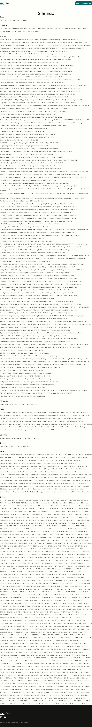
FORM (49, 626)
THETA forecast (23, 592)
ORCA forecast (40, 655)
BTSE (19, 586)
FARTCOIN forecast (77, 589)
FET (56, 552)
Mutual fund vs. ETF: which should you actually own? (15, 54)
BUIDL (29, 514)
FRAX (41, 563)
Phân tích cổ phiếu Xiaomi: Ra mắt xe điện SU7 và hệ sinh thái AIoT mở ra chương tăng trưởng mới (60, 171)
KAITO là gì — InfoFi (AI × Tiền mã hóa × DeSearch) (64, 295)
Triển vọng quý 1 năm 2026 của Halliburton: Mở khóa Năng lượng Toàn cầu (20, 215)
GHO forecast (21, 537)
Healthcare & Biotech (14, 474)
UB (58, 549)
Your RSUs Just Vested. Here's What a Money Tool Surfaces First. (62, 57)
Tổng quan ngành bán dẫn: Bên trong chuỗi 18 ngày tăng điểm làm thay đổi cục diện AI (24, 146)
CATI (66, 704)
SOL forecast (84, 500)
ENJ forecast (59, 683)
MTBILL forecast (72, 649)
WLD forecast (62, 523)
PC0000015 (71, 603)
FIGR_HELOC (16, 503)
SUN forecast (37, 549)
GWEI (43, 689)
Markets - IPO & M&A (66, 412)
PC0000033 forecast (14, 580)
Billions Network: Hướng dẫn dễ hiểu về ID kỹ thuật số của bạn (56, 301)
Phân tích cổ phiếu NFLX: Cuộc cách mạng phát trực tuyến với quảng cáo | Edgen (56, 186)
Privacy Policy (15, 722)
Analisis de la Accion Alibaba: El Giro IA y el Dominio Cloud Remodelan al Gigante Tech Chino (60, 177)
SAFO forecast (4, 589)
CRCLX (77, 672)
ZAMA (25, 609)
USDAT (79, 609)
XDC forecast (8, 537)
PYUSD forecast (4, 511)
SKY (44, 523)
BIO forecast (71, 678)
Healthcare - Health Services (84, 424)
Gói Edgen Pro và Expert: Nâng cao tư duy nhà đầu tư (56, 330)
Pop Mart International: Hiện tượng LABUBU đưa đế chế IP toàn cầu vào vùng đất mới (23, 201)
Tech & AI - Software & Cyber (25, 418)
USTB (78, 526)
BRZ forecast (57, 672)
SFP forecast (57, 597)
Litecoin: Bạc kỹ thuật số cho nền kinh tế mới (58, 290)
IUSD (72, 689)
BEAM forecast (44, 646)
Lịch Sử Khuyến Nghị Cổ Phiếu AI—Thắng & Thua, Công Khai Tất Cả (52, 108)
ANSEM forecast (78, 632)
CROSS (2, 698)
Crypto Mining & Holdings (69, 457)
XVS (74, 692)
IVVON (11, 640)
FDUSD (44, 549)
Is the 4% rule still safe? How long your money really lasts (54, 59)
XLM (64, 506)
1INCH (12, 600)
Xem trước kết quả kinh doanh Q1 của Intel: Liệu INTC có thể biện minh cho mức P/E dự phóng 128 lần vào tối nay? (31, 168)
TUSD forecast (18, 540)
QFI (69, 549)
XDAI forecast (45, 669)
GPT (11, 704)
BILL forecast (72, 666)
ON (29, 675)
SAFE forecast (47, 632)
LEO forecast (84, 503)
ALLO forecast (30, 643)
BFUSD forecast (18, 523)
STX (66, 560)
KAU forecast (25, 549)
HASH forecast (9, 543)
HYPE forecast (43, 503)
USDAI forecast (4, 569)
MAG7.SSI (80, 646)
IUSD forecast (79, 689)
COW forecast (60, 661)
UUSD (15, 615)
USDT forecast (33, 500)
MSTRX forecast (41, 695)
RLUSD (41, 517)
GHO (14, 537)
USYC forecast (19, 511)
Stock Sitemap (37, 438)
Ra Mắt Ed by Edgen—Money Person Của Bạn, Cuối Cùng (16, 108)
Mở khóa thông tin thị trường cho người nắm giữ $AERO (51, 318)
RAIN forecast (8, 506)
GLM (24, 620)
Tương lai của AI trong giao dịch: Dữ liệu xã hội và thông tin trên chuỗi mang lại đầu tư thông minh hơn (60, 361)
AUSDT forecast (65, 689)
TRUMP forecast (68, 546)
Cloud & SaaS (58, 460)
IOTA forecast (86, 580)
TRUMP (60, 546)
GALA (10, 620)
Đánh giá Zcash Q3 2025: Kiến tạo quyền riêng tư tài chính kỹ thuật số (19, 272)
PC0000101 (43, 629)
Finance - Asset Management (21, 430)
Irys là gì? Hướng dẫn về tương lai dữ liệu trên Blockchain (65, 304)
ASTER (56, 517)
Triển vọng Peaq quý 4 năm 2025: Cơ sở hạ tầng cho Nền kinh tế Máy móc (20, 267)
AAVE (74, 520)
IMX (29, 563)
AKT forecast (59, 580)
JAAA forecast (44, 540)
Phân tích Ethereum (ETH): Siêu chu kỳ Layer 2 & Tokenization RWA (19, 183)
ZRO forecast (20, 554)
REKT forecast (86, 704)
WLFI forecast (34, 517)
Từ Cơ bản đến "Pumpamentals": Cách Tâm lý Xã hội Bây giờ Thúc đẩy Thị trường (23, 359)
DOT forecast (4, 523)
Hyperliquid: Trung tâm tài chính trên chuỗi (66, 293)
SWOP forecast (80, 655)
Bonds (15, 472)
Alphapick (24, 20)
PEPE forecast (17, 526)
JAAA (37, 540)
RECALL (27, 689)
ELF (25, 672)
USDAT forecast (87, 609)
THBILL (64, 597)
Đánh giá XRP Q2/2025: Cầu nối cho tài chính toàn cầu (15, 284)
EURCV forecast (40, 583)
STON (88, 701)
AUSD (26, 566)
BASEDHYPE (61, 681)
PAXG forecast (8, 517)
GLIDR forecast (4, 626)
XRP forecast (72, 500)
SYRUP (48, 577)
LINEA (15, 681)
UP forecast (6, 689)
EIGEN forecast (17, 597)
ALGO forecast (19, 531)
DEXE (75, 566)
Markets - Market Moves (34, 412)
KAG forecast (4, 560)
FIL (38, 537)
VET (44, 543)
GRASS (13, 572)
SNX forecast (18, 603)
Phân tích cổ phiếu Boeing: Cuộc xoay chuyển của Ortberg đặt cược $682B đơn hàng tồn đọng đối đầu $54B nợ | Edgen (33, 125)
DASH (45, 546)
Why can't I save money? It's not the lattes (40, 45)
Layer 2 (10, 457)
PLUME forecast (81, 629)
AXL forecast (3, 701)
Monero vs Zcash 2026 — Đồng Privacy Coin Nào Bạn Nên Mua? (18, 82)
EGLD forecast (18, 629)
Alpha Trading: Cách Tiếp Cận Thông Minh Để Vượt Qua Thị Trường (19, 347)
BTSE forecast (26, 586)
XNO (79, 686)
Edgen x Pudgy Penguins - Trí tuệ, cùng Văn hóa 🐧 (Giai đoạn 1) (17, 318)
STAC (74, 606)
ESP (54, 686)
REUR (74, 658)
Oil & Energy (3, 460)
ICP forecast (41, 520)
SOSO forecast (17, 609)
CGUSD (10, 632)
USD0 (49, 537)
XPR (51, 649)
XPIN (76, 583)
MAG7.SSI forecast (5, 649)
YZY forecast (29, 626)
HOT (10, 663)
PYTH (42, 552)
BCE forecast (27, 692)
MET (76, 623)
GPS (44, 618)
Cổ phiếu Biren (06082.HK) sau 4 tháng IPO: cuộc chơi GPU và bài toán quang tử (22, 85)
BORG (44, 586)
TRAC (28, 595)
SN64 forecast (77, 615)
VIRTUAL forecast (11, 549)
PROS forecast (23, 678)
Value (35, 472)
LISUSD (20, 638)
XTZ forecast (83, 557)
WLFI (28, 517)
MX (32, 586)
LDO (35, 560)
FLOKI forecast (73, 572)
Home (1, 20)
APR (36, 557)
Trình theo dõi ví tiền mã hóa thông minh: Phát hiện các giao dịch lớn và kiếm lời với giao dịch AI (26, 373)
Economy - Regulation (52, 415)
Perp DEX (21, 457)
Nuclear (37, 457)
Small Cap (3, 469)
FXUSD (38, 658)
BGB (87, 523)
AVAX (77, 511)
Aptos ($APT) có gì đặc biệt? (24, 310)
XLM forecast (70, 506)
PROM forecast (84, 695)
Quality (33, 474)
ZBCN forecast (76, 574)
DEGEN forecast (43, 701)
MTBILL (64, 649)
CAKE (30, 543)
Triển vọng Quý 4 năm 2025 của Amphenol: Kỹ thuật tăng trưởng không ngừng (22, 255)
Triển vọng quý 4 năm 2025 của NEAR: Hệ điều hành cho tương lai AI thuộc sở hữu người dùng (60, 258)
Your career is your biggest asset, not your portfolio (14, 42)
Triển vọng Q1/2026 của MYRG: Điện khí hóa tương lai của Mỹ (59, 215)
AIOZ (52, 652)
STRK (65, 580)
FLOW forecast (44, 672)
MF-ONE (26, 640)
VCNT (47, 583)
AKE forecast (27, 618)
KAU (19, 549)
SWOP (73, 655)
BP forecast (16, 618)
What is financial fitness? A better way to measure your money (49, 54)
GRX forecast (48, 600)
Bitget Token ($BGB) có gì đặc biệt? (32, 313)
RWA (1, 457)
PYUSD (88, 508)
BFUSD (11, 523)
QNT (23, 526)
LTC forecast (81, 508)
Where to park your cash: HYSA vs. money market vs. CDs (51, 51)
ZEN (79, 635)
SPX (68, 552)
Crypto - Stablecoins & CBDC (27, 421)
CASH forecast (45, 597)
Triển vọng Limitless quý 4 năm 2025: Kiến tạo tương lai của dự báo (18, 252)
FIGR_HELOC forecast (27, 503)
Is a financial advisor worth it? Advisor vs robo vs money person (18, 68)
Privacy (15, 457)
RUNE (11, 589)
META (39, 609)
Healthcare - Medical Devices (8, 427)
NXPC (88, 658)
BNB (40, 500)
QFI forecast (74, 549)
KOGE (80, 572)
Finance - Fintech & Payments (51, 430)
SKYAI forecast (44, 643)
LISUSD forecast (28, 638)
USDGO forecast (80, 531)
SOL (78, 500)
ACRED (46, 612)
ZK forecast (3, 632)
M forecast (85, 514)
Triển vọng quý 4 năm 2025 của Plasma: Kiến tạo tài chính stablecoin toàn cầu (67, 255)
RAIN (1, 506)
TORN (41, 675)
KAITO (2, 583)
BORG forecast (51, 586)
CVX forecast (7, 574)
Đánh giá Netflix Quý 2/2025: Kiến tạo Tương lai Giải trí (15, 275)
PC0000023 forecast (51, 603)
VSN (43, 592)
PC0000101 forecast (53, 629)
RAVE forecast (4, 629)
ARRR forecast (68, 692)
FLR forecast (72, 534)
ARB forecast (83, 537)
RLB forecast (3, 609)
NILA (26, 649)
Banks (51, 460)
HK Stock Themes (16, 446)
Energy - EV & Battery (6, 424)
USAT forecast (36, 574)
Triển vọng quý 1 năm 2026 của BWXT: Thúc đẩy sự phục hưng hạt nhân (69, 229)
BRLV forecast (56, 638)
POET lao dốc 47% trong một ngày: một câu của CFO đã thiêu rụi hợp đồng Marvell (23, 105)
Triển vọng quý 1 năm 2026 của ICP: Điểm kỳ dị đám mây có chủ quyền (60, 235)
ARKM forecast (4, 655)
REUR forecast (81, 658)
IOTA (79, 580)
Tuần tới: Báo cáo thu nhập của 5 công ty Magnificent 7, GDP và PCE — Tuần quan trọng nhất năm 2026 (29, 143)
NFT (63, 554)
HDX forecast (20, 683)
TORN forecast (48, 675)
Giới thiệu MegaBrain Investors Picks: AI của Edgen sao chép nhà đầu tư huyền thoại (23, 338)
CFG (87, 661)
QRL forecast (20, 669)
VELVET (50, 566)
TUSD (11, 540)
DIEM (65, 683)
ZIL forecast (15, 692)
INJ (56, 543)
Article (2, 39)
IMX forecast (35, 563)
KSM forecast (57, 669)
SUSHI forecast (19, 689)
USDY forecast (75, 514)
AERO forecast (22, 546)
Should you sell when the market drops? (50, 39)
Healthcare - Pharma (56, 424)
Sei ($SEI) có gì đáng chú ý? (7, 310)
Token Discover (27, 438)
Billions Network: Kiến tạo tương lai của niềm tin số (14, 304)
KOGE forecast (87, 572)
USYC (11, 511)
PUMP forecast (45, 531)
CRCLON (2, 612)
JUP (27, 537)
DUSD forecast (18, 661)
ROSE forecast (68, 701)
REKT (79, 704)
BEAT (1, 546)
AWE (39, 606)
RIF (72, 643)
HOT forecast (17, 663)
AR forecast (6, 600)
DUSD (11, 661)
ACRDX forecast (38, 681)
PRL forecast (7, 666)
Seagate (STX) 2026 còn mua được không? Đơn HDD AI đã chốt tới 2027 (20, 102)
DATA (65, 635)
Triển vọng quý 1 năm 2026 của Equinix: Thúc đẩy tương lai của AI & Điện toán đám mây (24, 227)
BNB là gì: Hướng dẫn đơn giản (8, 295)
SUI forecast (44, 511)
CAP (11, 626)
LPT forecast (3, 658)
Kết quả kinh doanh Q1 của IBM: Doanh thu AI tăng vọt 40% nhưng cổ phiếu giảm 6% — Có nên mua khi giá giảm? (31, 163)
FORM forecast (57, 626)
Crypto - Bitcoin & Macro (74, 418)
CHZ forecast (4, 586)
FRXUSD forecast (5, 603)
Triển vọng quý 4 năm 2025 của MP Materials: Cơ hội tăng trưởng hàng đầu (21, 264)
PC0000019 (46, 635)
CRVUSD (80, 563)
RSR (61, 629)
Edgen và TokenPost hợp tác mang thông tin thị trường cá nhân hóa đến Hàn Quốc (23, 321)
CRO (50, 511)
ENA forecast (19, 529)
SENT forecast (49, 615)
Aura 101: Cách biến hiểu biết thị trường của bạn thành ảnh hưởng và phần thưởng (22, 396)
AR (1, 600)
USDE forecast (30, 508)
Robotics (58, 457)
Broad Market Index (77, 472)
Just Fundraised (39, 454)
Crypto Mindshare (5, 31)
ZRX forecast (30, 646)
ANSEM (70, 632)
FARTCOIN (67, 589)
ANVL (85, 632)
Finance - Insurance (36, 430)
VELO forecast (19, 672)
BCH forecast (54, 508)
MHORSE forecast (33, 663)
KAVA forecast (28, 701)
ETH (13, 500)
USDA (57, 618)
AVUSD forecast (34, 600)
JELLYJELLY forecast (79, 661)
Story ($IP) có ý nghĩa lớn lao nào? (79, 307)
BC (25, 557)
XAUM (76, 638)
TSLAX (10, 658)
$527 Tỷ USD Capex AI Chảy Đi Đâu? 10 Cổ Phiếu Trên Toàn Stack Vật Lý (59, 88)
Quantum (52, 457)
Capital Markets (75, 460)
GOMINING (21, 606)
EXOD (1, 678)
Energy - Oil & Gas (59, 421)
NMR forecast (64, 663)
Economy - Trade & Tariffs (23, 415)
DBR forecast (70, 623)
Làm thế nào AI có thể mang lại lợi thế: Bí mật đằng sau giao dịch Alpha (67, 390)
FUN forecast (23, 698)
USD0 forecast (57, 537)
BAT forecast (76, 618)
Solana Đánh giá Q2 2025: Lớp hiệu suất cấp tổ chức (15, 278)
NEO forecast (48, 595)
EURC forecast (75, 543)
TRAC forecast (35, 595)
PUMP (38, 531)
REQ (1, 683)
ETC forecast (42, 526)
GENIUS (56, 595)
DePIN (5, 457)
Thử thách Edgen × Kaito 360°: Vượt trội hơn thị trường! (15, 393)
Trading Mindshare (29, 28)
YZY (23, 626)
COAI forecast (74, 640)
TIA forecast (85, 552)
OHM (39, 554)
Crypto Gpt (57, 28)
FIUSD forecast (40, 692)
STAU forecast (32, 652)
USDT (26, 500)
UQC (53, 609)
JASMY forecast (30, 569)
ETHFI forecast (82, 546)
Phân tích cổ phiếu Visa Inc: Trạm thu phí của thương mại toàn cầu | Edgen (47, 111)
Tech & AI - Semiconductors (8, 418)
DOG (47, 655)
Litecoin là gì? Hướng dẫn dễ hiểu (36, 290)
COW (53, 661)
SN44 (24, 704)
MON (78, 560)
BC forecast (30, 557)
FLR (67, 534)
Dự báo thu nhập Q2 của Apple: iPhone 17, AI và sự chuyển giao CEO (19, 140)
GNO (87, 554)
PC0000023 (40, 603)
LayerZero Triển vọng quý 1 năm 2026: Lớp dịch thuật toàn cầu (17, 232)
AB (34, 612)
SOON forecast (4, 643)
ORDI (62, 638)
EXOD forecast (8, 678)
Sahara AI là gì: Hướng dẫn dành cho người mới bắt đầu (33, 295)
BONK (66, 563)
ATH (75, 626)
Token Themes (27, 446)
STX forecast (72, 560)
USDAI (89, 566)
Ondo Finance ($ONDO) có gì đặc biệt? (10, 313)
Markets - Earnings (5, 412)
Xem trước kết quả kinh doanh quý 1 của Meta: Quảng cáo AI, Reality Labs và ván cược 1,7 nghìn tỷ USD (28, 134)
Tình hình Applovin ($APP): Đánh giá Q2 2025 (13, 290)
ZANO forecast (32, 589)
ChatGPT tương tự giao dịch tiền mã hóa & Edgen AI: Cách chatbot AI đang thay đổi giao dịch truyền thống (30, 367)
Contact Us (7, 20)
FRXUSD (80, 600)
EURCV (33, 583)
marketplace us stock (18, 404)
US (33, 618)
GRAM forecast (68, 508)
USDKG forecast (47, 686)
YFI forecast (56, 646)
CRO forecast (57, 511)
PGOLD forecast (76, 620)
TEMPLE (26, 661)
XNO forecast (86, 686)
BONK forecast (73, 563)
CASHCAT (84, 592)
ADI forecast (6, 652)
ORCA (33, 655)
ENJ (53, 683)
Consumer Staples (52, 474)
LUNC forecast (36, 552)
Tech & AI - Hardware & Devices (43, 418)
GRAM (61, 508)
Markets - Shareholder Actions (50, 412)
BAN (90, 638)
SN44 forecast (31, 704)
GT (22, 534)
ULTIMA (50, 572)
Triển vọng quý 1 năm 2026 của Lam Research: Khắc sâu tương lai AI (57, 218)
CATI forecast (73, 704)
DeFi (56, 454)
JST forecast (31, 531)
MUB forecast (60, 666)
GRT (58, 586)
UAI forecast (47, 661)
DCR (22, 560)
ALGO (12, 531)
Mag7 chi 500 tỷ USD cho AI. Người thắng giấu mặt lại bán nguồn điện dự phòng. (22, 100)
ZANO (25, 589)
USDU (1, 681)
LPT (87, 655)
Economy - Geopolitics (38, 415)
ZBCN (69, 574)
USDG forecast (22, 514)
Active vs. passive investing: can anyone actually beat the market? (72, 45)
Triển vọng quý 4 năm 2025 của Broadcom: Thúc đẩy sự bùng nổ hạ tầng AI (64, 264)
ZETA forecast (62, 698)
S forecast (62, 620)
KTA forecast (32, 669)
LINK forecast (58, 506)
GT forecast (27, 534)
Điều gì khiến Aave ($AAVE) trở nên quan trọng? (64, 310)
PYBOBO (28, 635)
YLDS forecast (70, 537)
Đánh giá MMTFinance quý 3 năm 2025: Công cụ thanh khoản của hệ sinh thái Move (61, 270)
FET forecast (62, 552)
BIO (65, 678)
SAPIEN (11, 635)
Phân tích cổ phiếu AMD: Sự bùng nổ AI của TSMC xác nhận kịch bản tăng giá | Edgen (24, 123)
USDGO (71, 531)
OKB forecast (4, 520)
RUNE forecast (18, 589)
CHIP (42, 698)
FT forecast (74, 675)
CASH (38, 597)
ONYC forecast (18, 557)
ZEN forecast (85, 635)
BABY (63, 672)
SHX (1, 669)
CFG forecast (4, 663)
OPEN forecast (56, 695)
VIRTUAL (2, 549)
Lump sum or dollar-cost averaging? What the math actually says (18, 59)
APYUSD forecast (5, 572)
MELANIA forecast (11, 638)
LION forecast (61, 600)
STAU (25, 652)
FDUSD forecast (51, 549)
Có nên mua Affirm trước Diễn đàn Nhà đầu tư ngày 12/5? (64, 91)
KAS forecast (16, 534)
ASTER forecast (64, 517)
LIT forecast (56, 540)
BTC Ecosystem (29, 457)
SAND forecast (79, 595)
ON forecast (34, 675)
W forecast (45, 678)
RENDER (51, 534)
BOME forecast (22, 675)
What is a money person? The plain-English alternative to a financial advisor (21, 57)
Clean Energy (44, 457)
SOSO (10, 609)
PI (76, 523)
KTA (26, 669)
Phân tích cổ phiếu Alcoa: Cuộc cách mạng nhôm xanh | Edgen (66, 123)
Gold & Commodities (82, 469)
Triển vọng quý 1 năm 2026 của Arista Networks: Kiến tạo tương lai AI (47, 224)
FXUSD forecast (45, 658)
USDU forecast (8, 681)
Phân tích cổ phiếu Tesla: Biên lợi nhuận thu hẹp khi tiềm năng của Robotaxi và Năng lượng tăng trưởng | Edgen (31, 117)
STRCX (17, 583)
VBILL (55, 574)
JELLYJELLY (68, 661)
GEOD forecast (57, 623)
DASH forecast (52, 546)
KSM (51, 669)
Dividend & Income (23, 472)
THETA (15, 592)
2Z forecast (15, 569)
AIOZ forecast (59, 652)
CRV (81, 543)
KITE (64, 557)
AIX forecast (16, 695)
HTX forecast (16, 520)
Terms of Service (5, 722)
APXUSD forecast (21, 552)
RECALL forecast (35, 689)
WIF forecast (59, 589)
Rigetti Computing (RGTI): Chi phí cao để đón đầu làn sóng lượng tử (19, 209)
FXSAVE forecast (50, 663)
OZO (79, 597)
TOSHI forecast (77, 698)
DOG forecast (54, 655)
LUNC (29, 552)
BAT (70, 618)
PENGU (30, 546)
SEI (52, 554)
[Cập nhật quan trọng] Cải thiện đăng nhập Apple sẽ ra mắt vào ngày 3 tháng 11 (70, 321)
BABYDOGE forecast (24, 655)
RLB (88, 606)
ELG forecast (47, 640)
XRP (66, 500)
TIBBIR (68, 592)
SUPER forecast (71, 669)
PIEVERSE (49, 560)
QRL (13, 669)
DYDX (28, 615)
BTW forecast (69, 540)
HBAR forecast (32, 511)
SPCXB (55, 632)
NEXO (70, 529)
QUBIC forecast (73, 652)
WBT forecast (83, 506)
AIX (11, 695)
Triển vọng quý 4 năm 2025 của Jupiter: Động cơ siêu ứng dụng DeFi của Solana (22, 238)
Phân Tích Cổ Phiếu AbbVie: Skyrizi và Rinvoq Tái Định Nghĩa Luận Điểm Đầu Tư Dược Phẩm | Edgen (28, 180)
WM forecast (43, 623)
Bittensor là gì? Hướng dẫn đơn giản (43, 293)
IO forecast (55, 701)
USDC (53, 500)
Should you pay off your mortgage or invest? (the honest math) (18, 65)
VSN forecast (49, 592)
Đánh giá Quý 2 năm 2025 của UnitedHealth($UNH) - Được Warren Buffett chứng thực (57, 287)
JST (25, 531)
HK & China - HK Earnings (51, 427)
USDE (22, 508)
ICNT (36, 626)
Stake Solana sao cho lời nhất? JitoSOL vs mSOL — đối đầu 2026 (60, 102)
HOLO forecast (69, 583)
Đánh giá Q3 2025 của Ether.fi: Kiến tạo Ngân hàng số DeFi (58, 267)
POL (57, 529)
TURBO (79, 669)
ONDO (72, 517)
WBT (76, 506)
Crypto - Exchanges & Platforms (9, 421)
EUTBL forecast (56, 526)
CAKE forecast (38, 543)
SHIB (1, 514)
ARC (13, 649)
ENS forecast (15, 577)
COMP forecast (31, 580)
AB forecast (39, 612)
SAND (71, 595)
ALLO (23, 643)
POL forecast (63, 529)
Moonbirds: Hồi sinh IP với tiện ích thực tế (42, 298)
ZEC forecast (20, 506)
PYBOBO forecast (37, 635)
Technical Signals (41, 28)
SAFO (86, 586)
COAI (67, 640)
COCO (63, 569)
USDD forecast (68, 520)
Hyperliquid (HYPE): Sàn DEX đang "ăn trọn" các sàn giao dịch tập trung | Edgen (22, 131)
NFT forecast (69, 554)
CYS (43, 574)
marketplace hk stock (32, 404)
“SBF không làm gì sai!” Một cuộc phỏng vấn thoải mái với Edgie (63, 333)
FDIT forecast (19, 652)
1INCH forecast (19, 600)
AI (76, 454)
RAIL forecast (4, 620)
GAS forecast (46, 652)
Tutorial (7, 39)
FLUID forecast (63, 615)
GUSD (72, 586)
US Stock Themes (5, 446)
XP (22, 695)
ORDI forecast (69, 638)
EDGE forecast (21, 595)
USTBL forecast (46, 580)
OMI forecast (87, 681)
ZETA (55, 698)
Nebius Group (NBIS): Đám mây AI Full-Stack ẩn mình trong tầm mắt (58, 209)
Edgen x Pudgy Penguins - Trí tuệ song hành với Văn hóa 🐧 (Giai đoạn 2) (52, 393)
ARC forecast (20, 649)
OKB (86, 517)
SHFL (24, 597)
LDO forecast (41, 560)
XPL (17, 563)
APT (24, 540)
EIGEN (10, 597)
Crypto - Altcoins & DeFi (59, 418)
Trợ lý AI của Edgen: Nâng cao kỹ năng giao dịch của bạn (15, 361)
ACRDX (30, 681)
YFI (51, 646)
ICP (36, 520)
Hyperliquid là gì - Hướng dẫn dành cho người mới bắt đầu (16, 293)
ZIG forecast (35, 678)
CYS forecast (49, 574)
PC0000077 (75, 612)
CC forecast (3, 508)
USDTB (76, 540)
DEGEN (36, 701)
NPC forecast (81, 701)
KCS (1, 529)
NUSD (55, 675)
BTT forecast (32, 554)
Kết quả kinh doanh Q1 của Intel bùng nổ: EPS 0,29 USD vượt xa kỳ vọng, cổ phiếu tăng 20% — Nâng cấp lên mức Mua (32, 157)
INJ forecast (61, 543)
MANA (40, 589)
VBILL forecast (62, 574)
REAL (12, 566)
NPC (74, 701)
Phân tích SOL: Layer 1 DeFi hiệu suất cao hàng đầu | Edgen (16, 177)
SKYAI (37, 643)
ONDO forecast (79, 517)
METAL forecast (46, 683)
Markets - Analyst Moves (19, 412)
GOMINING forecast (31, 606)
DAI (36, 508)
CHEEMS (2, 606)
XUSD (63, 695)
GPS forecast (50, 618)
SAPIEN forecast (19, 635)
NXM (11, 623)
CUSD (84, 620)
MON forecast (85, 560)
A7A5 (89, 537)
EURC (68, 543)
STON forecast (4, 704)
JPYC (1, 675)
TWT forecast (29, 577)
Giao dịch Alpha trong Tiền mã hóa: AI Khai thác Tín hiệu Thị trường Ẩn (59, 347)
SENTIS (38, 704)
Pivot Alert (50, 28)
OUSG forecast (23, 543)
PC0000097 (87, 589)
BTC (1, 500)
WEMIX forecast (27, 612)
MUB (54, 666)
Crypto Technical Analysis (19, 31)
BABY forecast (70, 672)
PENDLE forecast (10, 563)
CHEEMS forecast (11, 606)
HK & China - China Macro (66, 427)
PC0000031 (30, 572)
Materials (53, 463)
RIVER (80, 675)
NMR (57, 663)
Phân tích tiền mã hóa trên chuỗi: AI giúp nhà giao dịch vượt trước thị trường (21, 350)
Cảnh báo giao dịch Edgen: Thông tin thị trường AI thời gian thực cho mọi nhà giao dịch (24, 353)
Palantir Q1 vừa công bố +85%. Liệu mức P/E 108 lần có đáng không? (19, 88)
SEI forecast (57, 554)
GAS (39, 652)
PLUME (74, 629)
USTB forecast (85, 526)
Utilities (80, 457)
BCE (20, 692)
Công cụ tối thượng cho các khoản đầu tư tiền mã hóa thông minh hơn (19, 324)
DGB (54, 640)
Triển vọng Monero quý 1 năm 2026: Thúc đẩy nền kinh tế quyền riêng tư (20, 235)
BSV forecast (81, 554)
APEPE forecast (55, 569)
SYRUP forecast (55, 577)
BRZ (51, 672)
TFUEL (51, 678)
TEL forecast (3, 577)
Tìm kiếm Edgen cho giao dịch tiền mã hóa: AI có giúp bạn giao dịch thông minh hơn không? (25, 379)
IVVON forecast (18, 640)
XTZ (76, 557)
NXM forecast (17, 623)
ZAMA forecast (32, 609)
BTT (26, 554)
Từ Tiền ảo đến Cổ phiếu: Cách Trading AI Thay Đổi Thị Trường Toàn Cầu (67, 359)
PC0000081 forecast (83, 663)
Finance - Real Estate (6, 430)
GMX (38, 649)
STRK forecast (72, 580)
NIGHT (81, 549)
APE (85, 595)
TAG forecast (37, 592)
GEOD (50, 623)
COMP (24, 580)
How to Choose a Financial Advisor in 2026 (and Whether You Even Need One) (22, 71)
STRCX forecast (24, 583)
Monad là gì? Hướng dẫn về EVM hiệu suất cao (13, 307)
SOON (81, 640)
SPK (10, 701)
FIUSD (33, 692)
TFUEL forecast (58, 678)
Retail (41, 477)
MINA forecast (32, 686)
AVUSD (27, 600)
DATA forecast (73, 635)
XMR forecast (33, 506)
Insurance (60, 466)
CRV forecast (88, 543)
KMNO (84, 615)
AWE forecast (46, 606)
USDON (63, 646)
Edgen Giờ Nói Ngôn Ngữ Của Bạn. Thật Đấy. (54, 336)
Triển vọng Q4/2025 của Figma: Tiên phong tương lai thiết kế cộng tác (19, 247)
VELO (12, 672)
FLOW (37, 672)
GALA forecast (17, 620)
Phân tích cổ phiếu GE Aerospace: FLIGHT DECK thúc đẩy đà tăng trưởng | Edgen (68, 120)
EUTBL (49, 526)
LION (54, 600)
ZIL (9, 692)
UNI (42, 514)
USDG (14, 514)
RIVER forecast (87, 675)
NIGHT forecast (4, 552)
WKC (53, 704)
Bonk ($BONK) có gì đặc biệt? (61, 307)
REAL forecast (19, 566)
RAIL (82, 618)
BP (11, 618)
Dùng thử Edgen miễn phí (83, 3)
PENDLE (2, 563)
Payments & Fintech (20, 469)
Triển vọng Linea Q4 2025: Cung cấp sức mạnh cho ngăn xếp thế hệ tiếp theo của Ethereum (25, 261)
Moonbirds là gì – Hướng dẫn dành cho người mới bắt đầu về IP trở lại (19, 301)
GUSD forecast (79, 586)
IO (50, 701)
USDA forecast (64, 618)
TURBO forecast (5, 672)
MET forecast (83, 623)
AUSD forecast (33, 566)
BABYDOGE (13, 655)
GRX (41, 600)
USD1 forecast (16, 508)
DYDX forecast (35, 615)
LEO (78, 503)
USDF (22, 520)
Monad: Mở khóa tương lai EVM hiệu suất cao (39, 307)
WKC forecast (60, 704)
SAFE (40, 632)
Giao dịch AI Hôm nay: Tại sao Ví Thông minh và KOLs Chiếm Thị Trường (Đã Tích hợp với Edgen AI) (61, 344)
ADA (39, 506)
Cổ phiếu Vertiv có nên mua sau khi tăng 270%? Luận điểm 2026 (18, 94)
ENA (13, 529)
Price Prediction (66, 28)
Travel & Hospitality (35, 466)
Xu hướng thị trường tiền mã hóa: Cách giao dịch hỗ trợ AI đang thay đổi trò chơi (22, 370)
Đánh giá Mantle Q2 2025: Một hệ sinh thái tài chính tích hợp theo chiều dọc (53, 275)
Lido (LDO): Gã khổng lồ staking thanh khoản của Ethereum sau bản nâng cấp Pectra (24, 128)
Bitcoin (71, 477)
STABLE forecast (35, 529)
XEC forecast (61, 592)
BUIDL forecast (36, 514)
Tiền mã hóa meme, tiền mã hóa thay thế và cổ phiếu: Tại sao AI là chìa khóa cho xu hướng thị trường (28, 356)
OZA (29, 698)
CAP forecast (17, 626)
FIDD (12, 686)
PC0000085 (54, 606)
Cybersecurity (35, 460)
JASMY (22, 569)
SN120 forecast (4, 695)
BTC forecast (7, 500)
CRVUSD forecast (5, 566)
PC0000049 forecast (65, 658)
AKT (53, 580)
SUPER (64, 669)
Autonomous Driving (24, 460)
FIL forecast (43, 537)
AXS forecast (41, 577)
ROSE (61, 701)
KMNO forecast (4, 618)
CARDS (49, 557)
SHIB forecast (8, 514)
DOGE (50, 503)
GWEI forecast (50, 689)
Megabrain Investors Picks (15, 28)
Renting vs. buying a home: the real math (73, 48)
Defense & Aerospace (22, 466)
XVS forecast (81, 692)
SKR (26, 683)
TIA (80, 552)
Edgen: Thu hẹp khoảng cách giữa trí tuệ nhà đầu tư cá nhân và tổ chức (20, 330)
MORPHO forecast (36, 523)
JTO (1, 554)
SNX (12, 603)
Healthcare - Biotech (69, 424)
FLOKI (66, 572)
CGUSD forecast (18, 632)
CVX (1, 574)
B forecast (14, 586)
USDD (61, 520)
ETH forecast (20, 500)
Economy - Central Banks (80, 412)
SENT (42, 615)
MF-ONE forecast (35, 640)
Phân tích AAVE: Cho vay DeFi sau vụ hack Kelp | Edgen (54, 183)
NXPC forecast (4, 661)
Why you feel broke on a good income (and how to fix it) (43, 62)
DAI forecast (41, 508)
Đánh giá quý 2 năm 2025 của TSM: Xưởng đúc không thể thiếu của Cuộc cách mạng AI (56, 284)
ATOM (84, 529)
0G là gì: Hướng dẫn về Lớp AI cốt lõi (39, 304)
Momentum (30, 469)
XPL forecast (23, 563)
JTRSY (43, 529)
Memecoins (88, 454)
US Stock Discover (5, 438)
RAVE (87, 626)
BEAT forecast (8, 546)
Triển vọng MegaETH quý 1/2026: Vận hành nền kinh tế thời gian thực (55, 232)
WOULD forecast (34, 629)
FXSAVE (42, 663)
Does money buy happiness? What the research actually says (69, 42)
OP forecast (59, 563)
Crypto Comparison (33, 31)
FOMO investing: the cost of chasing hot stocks (24, 39)
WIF (54, 589)
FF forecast (41, 569)
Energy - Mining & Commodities (74, 421)
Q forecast (44, 566)
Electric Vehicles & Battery (68, 469)
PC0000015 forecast (81, 603)
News (18, 20)
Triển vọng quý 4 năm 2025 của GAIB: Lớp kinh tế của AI (15, 250)
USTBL (39, 580)
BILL (66, 666)
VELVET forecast (58, 566)
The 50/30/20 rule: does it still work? (40, 42)
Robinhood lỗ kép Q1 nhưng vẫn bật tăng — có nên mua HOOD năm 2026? (68, 105)
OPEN (49, 695)
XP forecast (27, 695)
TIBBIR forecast (75, 592)
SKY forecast (50, 523)
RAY (75, 577)
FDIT (12, 652)
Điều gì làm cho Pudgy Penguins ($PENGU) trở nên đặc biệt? (16, 316)
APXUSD (12, 552)
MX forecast (37, 586)
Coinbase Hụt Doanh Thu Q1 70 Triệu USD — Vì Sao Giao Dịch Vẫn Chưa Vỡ (21, 80)
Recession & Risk (49, 472)
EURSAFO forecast (62, 531)
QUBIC (66, 652)
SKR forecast (32, 683)
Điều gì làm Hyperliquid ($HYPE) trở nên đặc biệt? (56, 313)
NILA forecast (32, 649)
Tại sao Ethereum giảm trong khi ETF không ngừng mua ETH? (17, 97)
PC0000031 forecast (41, 572)
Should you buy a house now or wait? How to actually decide (17, 74)
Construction (44, 460)
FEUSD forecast (33, 632)
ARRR (61, 692)
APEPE (48, 569)
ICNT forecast (43, 626)
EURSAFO (53, 531)
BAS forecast (66, 655)
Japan (31, 472)
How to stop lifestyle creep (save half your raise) (13, 45)
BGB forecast (4, 526)
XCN (67, 600)
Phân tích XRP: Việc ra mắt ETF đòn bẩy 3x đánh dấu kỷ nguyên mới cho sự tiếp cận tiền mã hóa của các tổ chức (31, 166)
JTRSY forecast (50, 529)
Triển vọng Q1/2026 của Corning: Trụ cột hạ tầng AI (57, 221)
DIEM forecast (72, 683)
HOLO (62, 583)
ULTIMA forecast (58, 572)
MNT (47, 520)
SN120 (87, 692)
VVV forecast (4, 534)
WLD (56, 523)
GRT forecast (65, 586)
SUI (39, 511)
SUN (31, 549)
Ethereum (3, 472)
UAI (41, 661)
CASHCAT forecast (5, 595)
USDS (65, 503)
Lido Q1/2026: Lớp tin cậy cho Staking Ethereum (13, 224)
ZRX (24, 646)
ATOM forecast (4, 531)
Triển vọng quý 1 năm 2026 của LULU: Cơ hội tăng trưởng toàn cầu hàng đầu (21, 221)
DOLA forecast (52, 681)
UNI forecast (48, 514)
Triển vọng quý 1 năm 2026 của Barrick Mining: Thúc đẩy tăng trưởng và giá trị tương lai (24, 229)
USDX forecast (42, 638)
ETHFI (75, 546)
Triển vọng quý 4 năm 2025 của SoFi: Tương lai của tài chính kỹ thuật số (60, 247)
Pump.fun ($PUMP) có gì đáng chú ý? (75, 316)
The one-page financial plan (70, 39)
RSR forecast (67, 629)
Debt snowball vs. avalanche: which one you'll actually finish (17, 51)
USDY (68, 514)
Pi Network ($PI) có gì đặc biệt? (41, 310)
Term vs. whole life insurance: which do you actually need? (16, 48)
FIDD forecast (19, 686)
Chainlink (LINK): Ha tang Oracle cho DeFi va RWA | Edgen (16, 171)
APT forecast (31, 540)
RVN (85, 689)
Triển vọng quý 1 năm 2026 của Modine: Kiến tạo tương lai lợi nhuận (18, 218)
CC (89, 506)
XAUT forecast (71, 511)
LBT (11, 643)
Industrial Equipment (6, 463)
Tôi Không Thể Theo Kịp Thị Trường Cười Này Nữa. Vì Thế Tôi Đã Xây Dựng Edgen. (23, 390)
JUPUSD (79, 683)
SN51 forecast (86, 649)
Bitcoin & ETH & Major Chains (67, 454)
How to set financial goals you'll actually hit (12, 77)
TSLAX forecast (18, 658)
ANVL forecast (4, 635)
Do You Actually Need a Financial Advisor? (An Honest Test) (54, 68)
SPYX (66, 686)
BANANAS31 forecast (50, 620)
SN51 (79, 649)
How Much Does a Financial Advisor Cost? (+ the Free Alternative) (55, 65)
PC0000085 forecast (65, 606)
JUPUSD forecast (5, 686)
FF (36, 569)
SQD (28, 666)
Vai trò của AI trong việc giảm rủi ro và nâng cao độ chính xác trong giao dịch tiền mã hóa (60, 364)
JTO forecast (7, 554)
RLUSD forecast (48, 517)
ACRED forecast (54, 612)
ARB (77, 537)
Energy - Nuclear (31, 424)
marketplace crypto (5, 404)
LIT (51, 540)
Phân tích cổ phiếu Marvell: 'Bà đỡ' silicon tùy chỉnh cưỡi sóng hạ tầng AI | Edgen (22, 120)
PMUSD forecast (21, 666)
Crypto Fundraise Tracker (78, 28)
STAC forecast (81, 606)
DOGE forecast (57, 503)
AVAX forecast (84, 511)
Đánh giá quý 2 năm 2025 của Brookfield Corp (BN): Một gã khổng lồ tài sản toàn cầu (24, 281)
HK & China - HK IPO (37, 427)
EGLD (11, 629)
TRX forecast (7, 503)
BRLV (49, 638)
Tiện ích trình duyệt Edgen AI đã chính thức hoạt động (63, 338)
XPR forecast (57, 649)
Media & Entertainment (19, 477)
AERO (15, 546)
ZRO (13, 554)
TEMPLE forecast (34, 661)
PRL (1, 666)
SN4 (25, 658)
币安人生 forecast (43, 534)
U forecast (72, 523)
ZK (88, 629)
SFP (52, 597)
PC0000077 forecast (6, 615)
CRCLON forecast (11, 612)
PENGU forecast (38, 546)
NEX (66, 609)
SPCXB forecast (62, 632)
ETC (36, 526)
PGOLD (68, 620)
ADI (1, 652)
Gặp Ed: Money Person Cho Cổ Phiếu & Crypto (13, 111)
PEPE (10, 526)
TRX (1, 503)
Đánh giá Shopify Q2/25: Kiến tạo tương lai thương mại (55, 272)
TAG (30, 592)
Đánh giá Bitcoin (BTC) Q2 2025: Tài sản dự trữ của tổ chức (65, 281)
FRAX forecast (48, 563)
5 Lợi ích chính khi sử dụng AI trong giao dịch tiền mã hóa (16, 344)
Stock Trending (49, 454)
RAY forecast (81, 577)
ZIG (29, 678)
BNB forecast (46, 500)
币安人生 (34, 534)
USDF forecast (30, 520)
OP (54, 563)
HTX (10, 520)
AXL (84, 698)
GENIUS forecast (64, 595)
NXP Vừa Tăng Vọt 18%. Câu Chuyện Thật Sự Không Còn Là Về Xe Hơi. (65, 100)
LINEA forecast (22, 681)
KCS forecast (7, 529)
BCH (47, 508)
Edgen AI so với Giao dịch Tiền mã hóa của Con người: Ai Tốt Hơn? (51, 341)
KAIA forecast (69, 577)
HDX (13, 683)
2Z (10, 569)
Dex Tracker (19, 454)
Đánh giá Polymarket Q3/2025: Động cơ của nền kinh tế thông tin (18, 270)
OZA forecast (36, 698)
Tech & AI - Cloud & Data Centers (80, 415)
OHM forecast (46, 554)
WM (37, 623)
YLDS (63, 537)
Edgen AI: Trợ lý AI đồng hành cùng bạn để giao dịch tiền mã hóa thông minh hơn (22, 333)
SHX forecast (7, 669)
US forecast (38, 618)
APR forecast (42, 557)
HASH (2, 543)
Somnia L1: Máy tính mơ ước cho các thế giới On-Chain (15, 298)
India (85, 472)
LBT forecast (17, 643)
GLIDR (90, 623)
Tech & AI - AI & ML (64, 415)
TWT (22, 577)
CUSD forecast (4, 623)
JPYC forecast (8, 675)
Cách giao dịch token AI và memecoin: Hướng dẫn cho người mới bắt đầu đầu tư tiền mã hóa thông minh (29, 382)
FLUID (56, 615)
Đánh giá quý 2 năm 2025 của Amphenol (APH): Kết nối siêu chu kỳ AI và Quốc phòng (55, 278)
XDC (1, 537)
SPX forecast (74, 552)
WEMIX (20, 612)
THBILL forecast (72, 597)
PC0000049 (54, 658)
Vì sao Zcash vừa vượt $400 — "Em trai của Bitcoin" (51, 82)
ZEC (14, 506)
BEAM (37, 646)
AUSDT (57, 689)
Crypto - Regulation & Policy (45, 421)
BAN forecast (4, 640)
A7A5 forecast (4, 540)
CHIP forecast (49, 698)
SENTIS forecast (46, 704)
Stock (5, 28)
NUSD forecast (62, 675)
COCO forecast (70, 569)
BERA (47, 692)
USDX (35, 638)
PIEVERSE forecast (58, 560)
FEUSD (26, 632)
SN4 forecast (31, 658)
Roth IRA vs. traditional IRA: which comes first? (47, 48)
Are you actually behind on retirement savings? (13, 62)
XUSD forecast (70, 695)
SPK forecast (15, 701)
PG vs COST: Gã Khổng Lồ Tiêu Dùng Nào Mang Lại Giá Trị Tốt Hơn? (19, 174)
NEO (42, 595)
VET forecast (50, 543)
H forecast (69, 566)
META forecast (46, 609)
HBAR (25, 511)
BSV (75, 554)
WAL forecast (85, 666)
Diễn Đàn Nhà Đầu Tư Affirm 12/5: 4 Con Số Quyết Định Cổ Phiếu (44, 77)
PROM (77, 695)
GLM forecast (31, 620)
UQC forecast (60, 609)
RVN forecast (4, 692)
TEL (83, 574)
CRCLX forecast (85, 672)
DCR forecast (29, 560)
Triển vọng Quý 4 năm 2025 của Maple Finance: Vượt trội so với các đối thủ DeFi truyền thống (26, 241)
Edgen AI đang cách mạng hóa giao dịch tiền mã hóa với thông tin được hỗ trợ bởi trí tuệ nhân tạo (27, 384)
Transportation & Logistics (34, 463)
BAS (60, 655)
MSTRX (33, 695)
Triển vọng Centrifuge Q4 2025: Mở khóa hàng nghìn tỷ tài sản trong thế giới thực (64, 244)
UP (1, 689)
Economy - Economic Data (7, 415)
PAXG (1, 517)
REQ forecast (7, 683)
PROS (16, 678)
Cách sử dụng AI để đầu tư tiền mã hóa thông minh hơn (54, 327)
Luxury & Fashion (25, 474)
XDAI (38, 669)
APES (77, 678)
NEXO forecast (77, 529)
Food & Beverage (41, 474)
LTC (75, 508)
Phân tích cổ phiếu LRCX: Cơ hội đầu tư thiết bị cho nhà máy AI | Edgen (59, 174)
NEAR (54, 514)
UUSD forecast (22, 615)
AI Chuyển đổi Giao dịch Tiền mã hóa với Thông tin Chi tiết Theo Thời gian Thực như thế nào (66, 324)
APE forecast (3, 597)
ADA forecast (45, 506)
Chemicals (60, 463)
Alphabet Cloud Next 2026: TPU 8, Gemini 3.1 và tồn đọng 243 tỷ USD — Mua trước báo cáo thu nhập (28, 154)
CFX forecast (16, 560)
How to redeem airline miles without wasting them (59, 71)
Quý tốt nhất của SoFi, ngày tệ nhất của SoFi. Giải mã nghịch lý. (53, 97)
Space (23, 463)
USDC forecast (60, 500)
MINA (25, 686)
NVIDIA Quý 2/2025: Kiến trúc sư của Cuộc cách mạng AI (16, 287)
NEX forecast (72, 609)
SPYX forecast (73, 686)
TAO (15, 517)
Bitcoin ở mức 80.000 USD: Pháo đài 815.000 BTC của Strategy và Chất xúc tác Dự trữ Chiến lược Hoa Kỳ (29, 148)
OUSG (16, 543)
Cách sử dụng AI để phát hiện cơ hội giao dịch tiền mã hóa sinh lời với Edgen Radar (23, 387)
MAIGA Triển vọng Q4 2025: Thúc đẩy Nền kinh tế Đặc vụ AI (16, 258)
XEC (55, 592)
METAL (39, 683)
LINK (51, 506)
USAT (29, 574)
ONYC (11, 557)
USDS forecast (72, 503)
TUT (41, 666)
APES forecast (84, 678)
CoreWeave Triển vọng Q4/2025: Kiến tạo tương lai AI (53, 252)
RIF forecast (77, 643)
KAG (89, 557)
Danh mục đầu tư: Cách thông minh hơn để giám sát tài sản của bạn (19, 327)
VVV (87, 531)
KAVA (21, 701)
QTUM (84, 643)
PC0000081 (72, 663)
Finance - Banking (80, 427)
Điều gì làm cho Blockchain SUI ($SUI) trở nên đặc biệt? (49, 316)
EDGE (14, 595)
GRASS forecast (21, 572)
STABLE (26, 529)
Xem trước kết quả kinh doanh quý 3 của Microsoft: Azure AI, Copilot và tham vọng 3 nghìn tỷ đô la (27, 137)
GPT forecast (17, 704)
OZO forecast (86, 597)
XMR (26, 506)
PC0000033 (3, 580)
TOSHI (70, 698)
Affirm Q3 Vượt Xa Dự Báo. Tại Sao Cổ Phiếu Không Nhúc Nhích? (61, 80)
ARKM (81, 652)
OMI (81, 681)
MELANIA (2, 638)
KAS (10, 534)
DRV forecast (67, 612)
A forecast (63, 603)
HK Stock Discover (17, 438)
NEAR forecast (61, 514)
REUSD (14, 574)
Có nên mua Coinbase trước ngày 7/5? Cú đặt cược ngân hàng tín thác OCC (67, 85)
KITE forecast (70, 557)
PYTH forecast (50, 552)
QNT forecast (30, 526)
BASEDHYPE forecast (72, 681)
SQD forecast (35, 666)
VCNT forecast (54, 583)
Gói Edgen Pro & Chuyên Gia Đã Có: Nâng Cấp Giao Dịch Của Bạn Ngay (20, 336)
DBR (64, 623)
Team (14, 20)
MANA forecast (47, 589)
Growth (2, 474)
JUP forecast (33, 537)
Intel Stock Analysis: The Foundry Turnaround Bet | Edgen (16, 186)
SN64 (70, 615)
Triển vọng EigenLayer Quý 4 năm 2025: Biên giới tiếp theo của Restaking (20, 244)
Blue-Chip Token (10, 454)
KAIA (62, 577)
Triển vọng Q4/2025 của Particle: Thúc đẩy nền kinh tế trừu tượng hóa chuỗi (53, 250)
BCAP (64, 526)
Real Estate (68, 472)
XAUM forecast (83, 638)
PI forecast (81, 523)
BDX (79, 534)
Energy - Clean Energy (19, 424)
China (46, 480)
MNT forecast (54, 520)
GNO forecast (4, 557)
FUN (17, 698)
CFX (10, 560)
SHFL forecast (31, 597)
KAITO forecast (9, 583)
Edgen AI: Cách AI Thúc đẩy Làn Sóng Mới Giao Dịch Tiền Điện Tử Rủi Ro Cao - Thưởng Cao (25, 376)
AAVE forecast (81, 520)
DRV (61, 612)
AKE (21, 618)
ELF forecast (30, 672)
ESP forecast (60, 686)
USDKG (39, 686)
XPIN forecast (82, 583)
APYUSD (78, 569)
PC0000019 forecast (57, 635)
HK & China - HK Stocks (23, 427)
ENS (9, 577)
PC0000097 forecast (6, 592)
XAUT (64, 511)
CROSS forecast (10, 698)
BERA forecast (54, 692)
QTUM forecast (4, 646)
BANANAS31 (39, 620)
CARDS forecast (57, 557)
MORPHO (27, 523)
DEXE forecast (82, 566)
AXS (35, 577)
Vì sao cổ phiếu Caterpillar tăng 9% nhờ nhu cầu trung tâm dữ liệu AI (56, 94)
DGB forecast (60, 640)
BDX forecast (85, 534)
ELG (42, 640)
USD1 (9, 508)
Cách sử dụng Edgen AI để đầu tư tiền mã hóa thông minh (16, 341)
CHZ (88, 583)
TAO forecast (22, 517)
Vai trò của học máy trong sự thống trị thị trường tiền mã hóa (17, 364)
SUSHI (12, 689)
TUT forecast (48, 666)
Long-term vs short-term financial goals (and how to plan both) (53, 74)
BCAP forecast (71, 526)
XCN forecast (73, 600)
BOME (15, 675)
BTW (62, 540)
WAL (78, 666)
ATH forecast (81, 626)
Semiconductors (12, 460)
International (56, 469)
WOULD (25, 629)
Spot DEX (81, 454)
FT (69, 675)
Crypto (2, 454)
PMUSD (14, 666)
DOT (88, 520)
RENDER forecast (60, 534)
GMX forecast (45, 649)
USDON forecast (71, 646)
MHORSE (24, 663)
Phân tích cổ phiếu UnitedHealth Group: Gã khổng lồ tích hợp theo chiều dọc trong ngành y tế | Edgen (28, 114)
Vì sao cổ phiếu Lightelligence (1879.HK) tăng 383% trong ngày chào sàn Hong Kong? (23, 91)
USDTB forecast (83, 540)
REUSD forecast (22, 574)
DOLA (45, 681)
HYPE (36, 503)
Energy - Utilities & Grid (43, 424)
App (1, 28)
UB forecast (63, 549)
